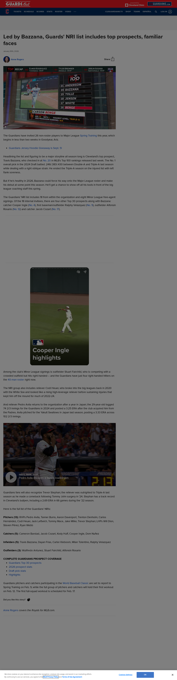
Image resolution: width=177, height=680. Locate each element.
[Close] (173, 675)
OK (145, 675)
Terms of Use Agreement (72, 677)
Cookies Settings (125, 675)
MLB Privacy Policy (50, 677)
